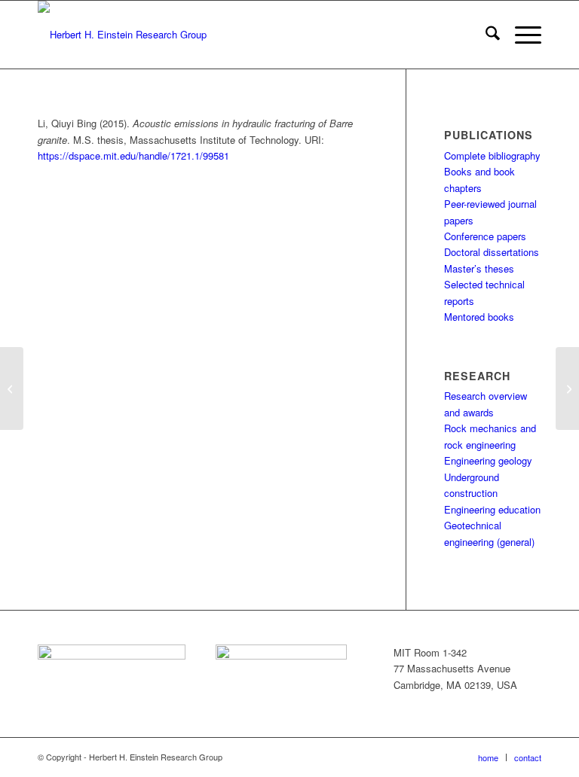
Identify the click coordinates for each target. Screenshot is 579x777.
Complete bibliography (492, 155)
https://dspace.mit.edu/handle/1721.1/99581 (133, 155)
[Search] (485, 35)
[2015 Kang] (11, 388)
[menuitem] (485, 35)
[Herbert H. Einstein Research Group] (122, 35)
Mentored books (479, 316)
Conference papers (485, 236)
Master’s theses (479, 268)
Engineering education (492, 509)
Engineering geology (488, 460)
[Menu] (520, 35)
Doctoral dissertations (491, 252)
